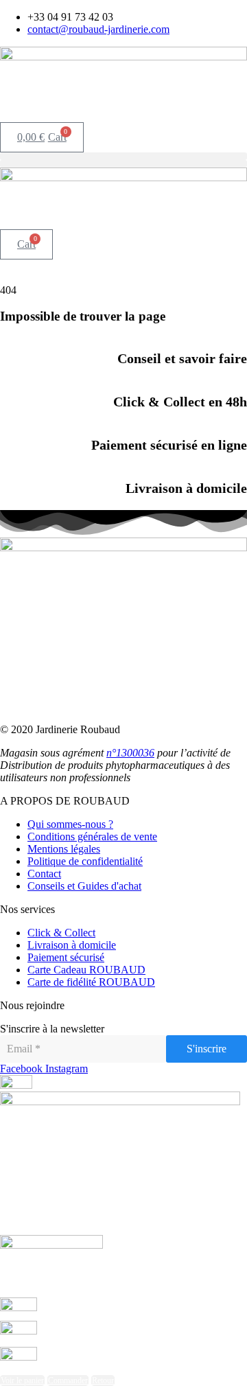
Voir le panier (22, 1380)
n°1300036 (130, 753)
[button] (123, 156)
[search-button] (5, 113)
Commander (68, 1380)
